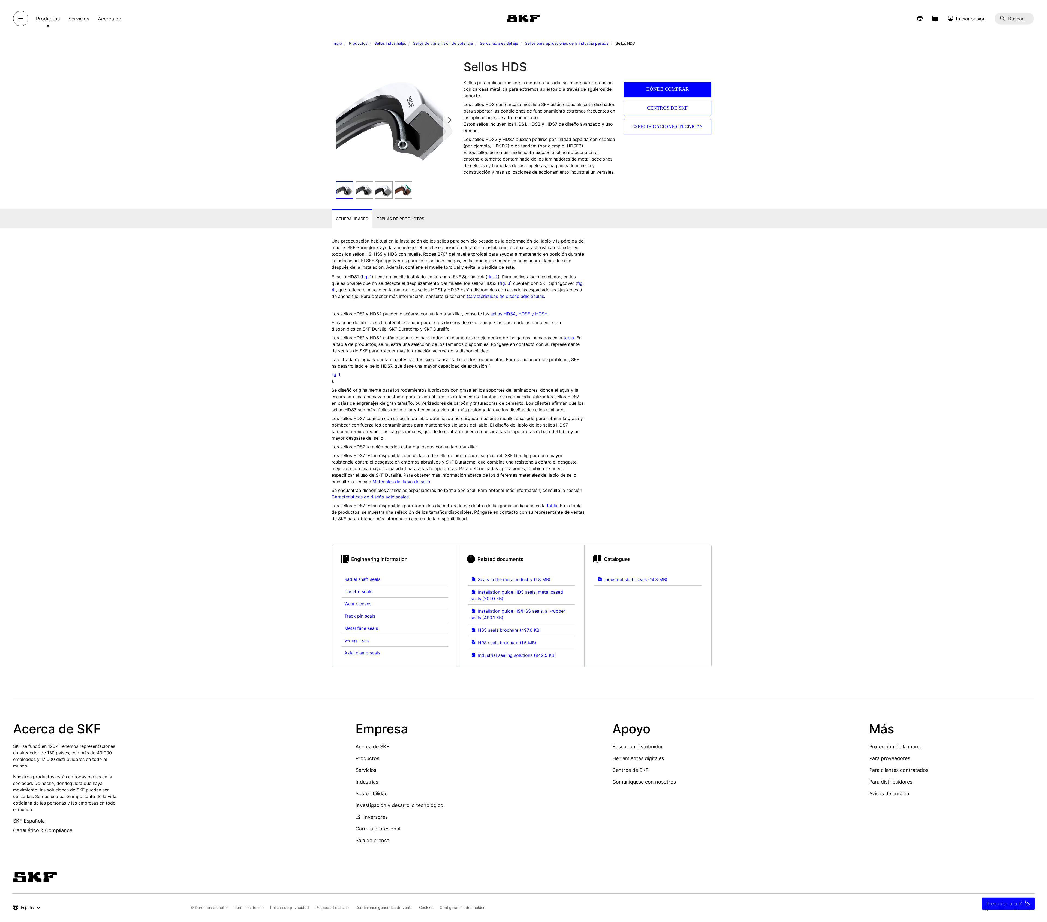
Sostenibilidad (372, 793)
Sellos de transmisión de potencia (443, 43)
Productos (358, 43)
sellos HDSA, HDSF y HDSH (519, 313)
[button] (920, 18)
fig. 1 (367, 276)
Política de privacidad (289, 907)
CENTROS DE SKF (667, 108)
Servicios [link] (78, 19)
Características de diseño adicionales (505, 296)
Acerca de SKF (372, 746)
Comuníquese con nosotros (644, 782)
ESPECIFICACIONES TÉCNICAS (667, 126)
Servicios (366, 770)
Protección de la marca (895, 746)
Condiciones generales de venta (384, 907)
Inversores (375, 817)
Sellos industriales (390, 43)
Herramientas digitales (638, 758)
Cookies (426, 907)
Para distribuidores (890, 782)
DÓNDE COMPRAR (667, 89)
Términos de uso (249, 907)
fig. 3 (505, 283)
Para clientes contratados (898, 770)
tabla (569, 337)
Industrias (367, 782)
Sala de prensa (372, 840)
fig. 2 (492, 276)
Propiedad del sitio (332, 907)
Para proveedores (889, 758)
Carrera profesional (378, 829)
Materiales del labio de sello (401, 481)
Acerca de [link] (109, 19)
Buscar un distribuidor (637, 746)
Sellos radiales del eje (499, 43)
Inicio (337, 43)
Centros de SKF (630, 770)
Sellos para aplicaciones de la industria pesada (567, 43)
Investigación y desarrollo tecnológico (399, 805)
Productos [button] (48, 19)
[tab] (352, 218)
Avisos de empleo (889, 793)
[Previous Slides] (342, 120)
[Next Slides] (449, 120)
